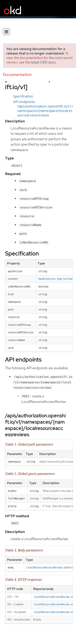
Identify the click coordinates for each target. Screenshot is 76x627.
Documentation (17, 74)
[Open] (6, 31)
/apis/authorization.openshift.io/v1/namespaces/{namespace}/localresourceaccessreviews (45, 110)
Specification (23, 96)
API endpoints (24, 102)
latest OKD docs (43, 62)
